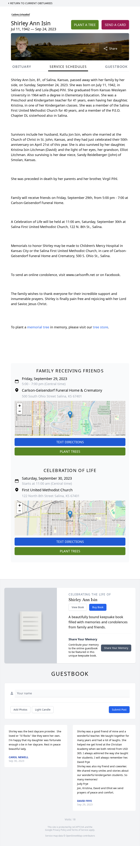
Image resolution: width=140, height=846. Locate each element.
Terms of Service (79, 829)
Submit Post (119, 709)
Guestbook (116, 66)
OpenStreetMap (74, 835)
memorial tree (38, 327)
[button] (70, 414)
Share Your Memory (116, 648)
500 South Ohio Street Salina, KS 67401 (52, 396)
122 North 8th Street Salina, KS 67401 (50, 496)
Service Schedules (68, 66)
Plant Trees (70, 451)
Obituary (21, 66)
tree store (100, 327)
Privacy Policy (60, 829)
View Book (78, 607)
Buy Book (97, 607)
